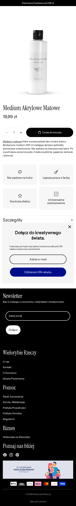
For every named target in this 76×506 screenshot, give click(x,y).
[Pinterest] (17, 455)
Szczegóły (12, 220)
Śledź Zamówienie (13, 396)
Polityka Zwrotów (12, 413)
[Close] (69, 227)
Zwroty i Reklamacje (14, 402)
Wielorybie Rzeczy (42, 494)
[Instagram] (11, 455)
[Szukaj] (12, 15)
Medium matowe (12, 141)
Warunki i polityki (38, 501)
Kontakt (7, 367)
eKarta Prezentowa (13, 378)
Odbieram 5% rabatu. (38, 272)
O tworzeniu (9, 373)
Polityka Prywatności (14, 407)
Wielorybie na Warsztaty (16, 437)
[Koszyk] (72, 15)
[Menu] (4, 15)
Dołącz (13, 330)
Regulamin (9, 419)
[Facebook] (5, 455)
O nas (6, 361)
